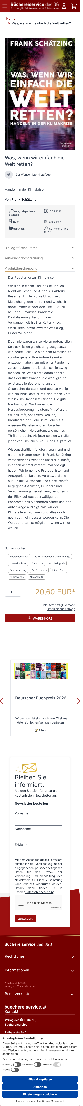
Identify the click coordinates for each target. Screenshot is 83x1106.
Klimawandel (17, 576)
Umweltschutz (18, 563)
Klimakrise (37, 563)
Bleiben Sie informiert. (30, 781)
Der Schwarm (39, 570)
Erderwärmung (18, 570)
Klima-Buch (58, 570)
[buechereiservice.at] (40, 1011)
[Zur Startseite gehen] (34, 6)
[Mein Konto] (64, 6)
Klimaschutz (37, 576)
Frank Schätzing (24, 199)
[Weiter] (79, 701)
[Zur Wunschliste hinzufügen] (9, 175)
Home (10, 18)
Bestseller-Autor (19, 556)
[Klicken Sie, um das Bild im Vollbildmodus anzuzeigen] (40, 94)
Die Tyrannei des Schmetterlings (51, 556)
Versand (69, 605)
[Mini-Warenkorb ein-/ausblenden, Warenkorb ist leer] (74, 6)
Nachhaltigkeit (56, 563)
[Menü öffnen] (5, 6)
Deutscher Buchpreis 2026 (40, 698)
